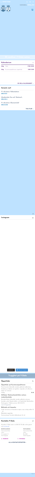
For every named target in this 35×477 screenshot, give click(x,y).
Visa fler (30, 108)
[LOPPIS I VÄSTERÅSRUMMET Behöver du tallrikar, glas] (17, 279)
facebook (5, 438)
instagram (22, 438)
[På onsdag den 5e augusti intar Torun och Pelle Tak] (17, 314)
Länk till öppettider (6, 405)
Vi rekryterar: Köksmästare (10, 91)
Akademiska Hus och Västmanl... (12, 97)
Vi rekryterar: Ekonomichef (10, 103)
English (30, 5)
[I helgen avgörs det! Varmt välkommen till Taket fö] (17, 359)
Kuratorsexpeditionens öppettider (13, 69)
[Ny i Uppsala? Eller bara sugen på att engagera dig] (17, 257)
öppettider (6, 2)
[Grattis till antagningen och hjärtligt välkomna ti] (17, 338)
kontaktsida (6, 426)
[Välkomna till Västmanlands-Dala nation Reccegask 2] (17, 234)
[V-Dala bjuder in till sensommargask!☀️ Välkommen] (17, 300)
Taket (6, 66)
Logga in (33, 473)
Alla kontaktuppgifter (17, 442)
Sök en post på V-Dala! (13, 200)
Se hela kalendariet (26, 83)
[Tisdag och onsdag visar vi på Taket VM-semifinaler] (17, 364)
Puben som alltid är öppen (15, 134)
